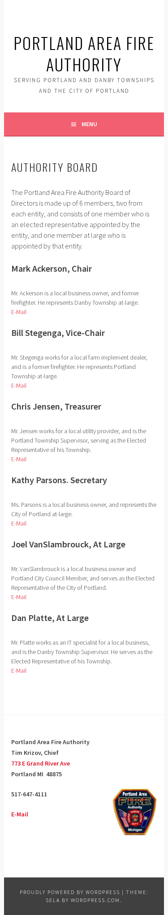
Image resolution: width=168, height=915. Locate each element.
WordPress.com (95, 900)
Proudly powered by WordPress (70, 892)
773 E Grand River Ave (40, 763)
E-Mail (18, 312)
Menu (89, 124)
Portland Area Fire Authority (84, 53)
